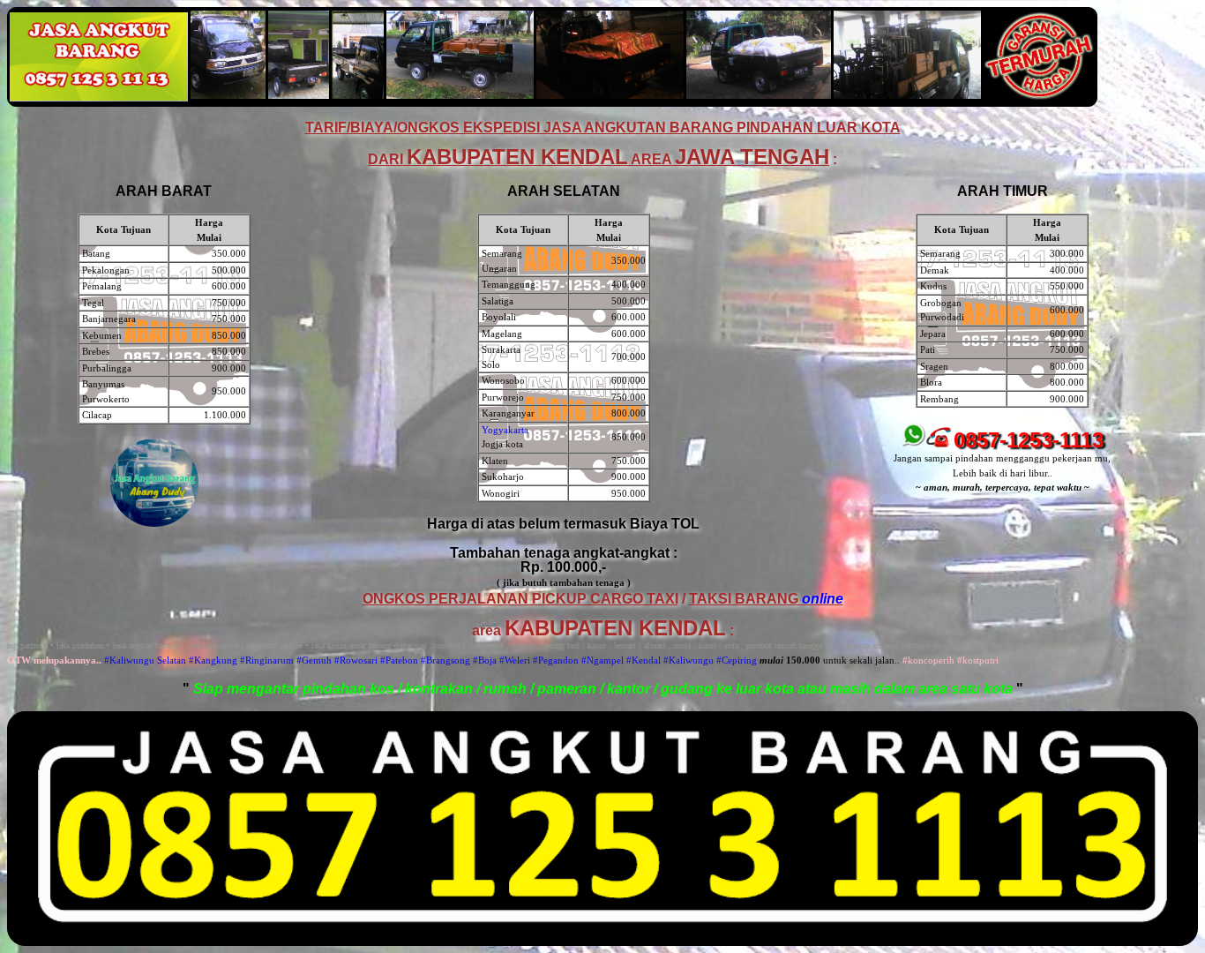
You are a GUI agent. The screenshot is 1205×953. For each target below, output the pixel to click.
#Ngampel (602, 660)
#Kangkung (213, 660)
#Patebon (399, 660)
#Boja (485, 660)
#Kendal (643, 660)
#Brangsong (445, 660)
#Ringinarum (267, 660)
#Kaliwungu (688, 660)
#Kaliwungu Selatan (145, 660)
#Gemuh (314, 660)
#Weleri (514, 660)
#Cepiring (736, 660)
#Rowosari (356, 660)
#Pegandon (556, 660)
